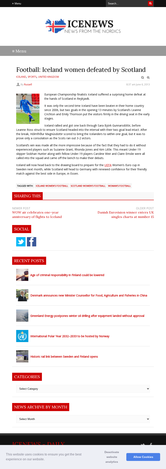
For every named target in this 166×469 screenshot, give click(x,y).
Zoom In (148, 77)
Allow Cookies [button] (143, 457)
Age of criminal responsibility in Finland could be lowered (67, 275)
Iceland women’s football (52, 185)
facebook (31, 241)
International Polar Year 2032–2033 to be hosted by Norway (69, 336)
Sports (32, 77)
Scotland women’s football (88, 185)
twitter (21, 241)
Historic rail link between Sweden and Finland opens (64, 356)
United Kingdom (48, 77)
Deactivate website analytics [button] (111, 456)
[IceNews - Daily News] (83, 36)
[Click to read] (22, 275)
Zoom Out (142, 77)
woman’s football (119, 185)
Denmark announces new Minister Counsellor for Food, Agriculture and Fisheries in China (88, 295)
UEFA (108, 165)
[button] (46, 459)
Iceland (21, 77)
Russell (28, 84)
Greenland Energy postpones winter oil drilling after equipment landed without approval (87, 316)
